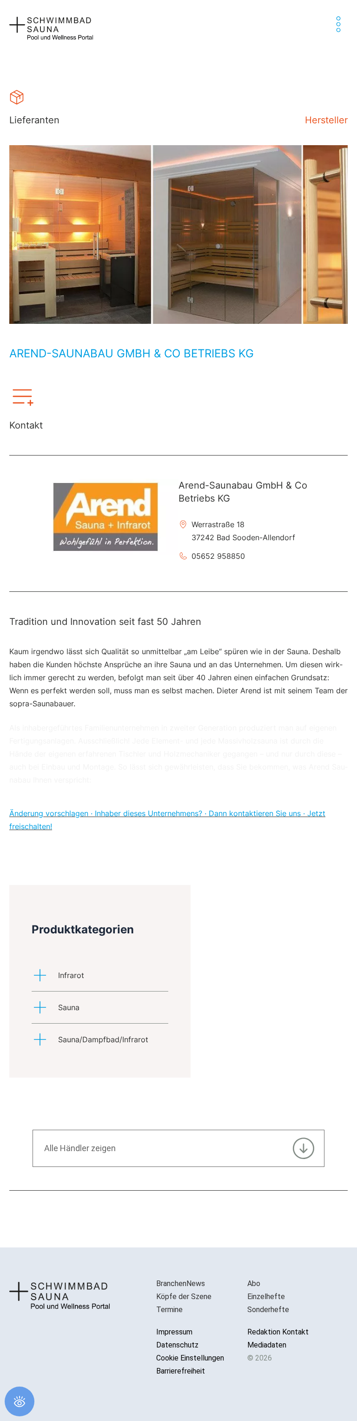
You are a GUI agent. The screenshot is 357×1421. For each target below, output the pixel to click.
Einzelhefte (266, 1296)
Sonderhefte (268, 1309)
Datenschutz (177, 1345)
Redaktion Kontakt (278, 1331)
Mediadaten (266, 1345)
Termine (169, 1309)
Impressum (174, 1331)
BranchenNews (180, 1283)
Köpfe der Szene (184, 1296)
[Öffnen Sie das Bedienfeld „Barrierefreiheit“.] (19, 1401)
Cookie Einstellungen (190, 1358)
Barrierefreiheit (180, 1371)
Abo (253, 1283)
